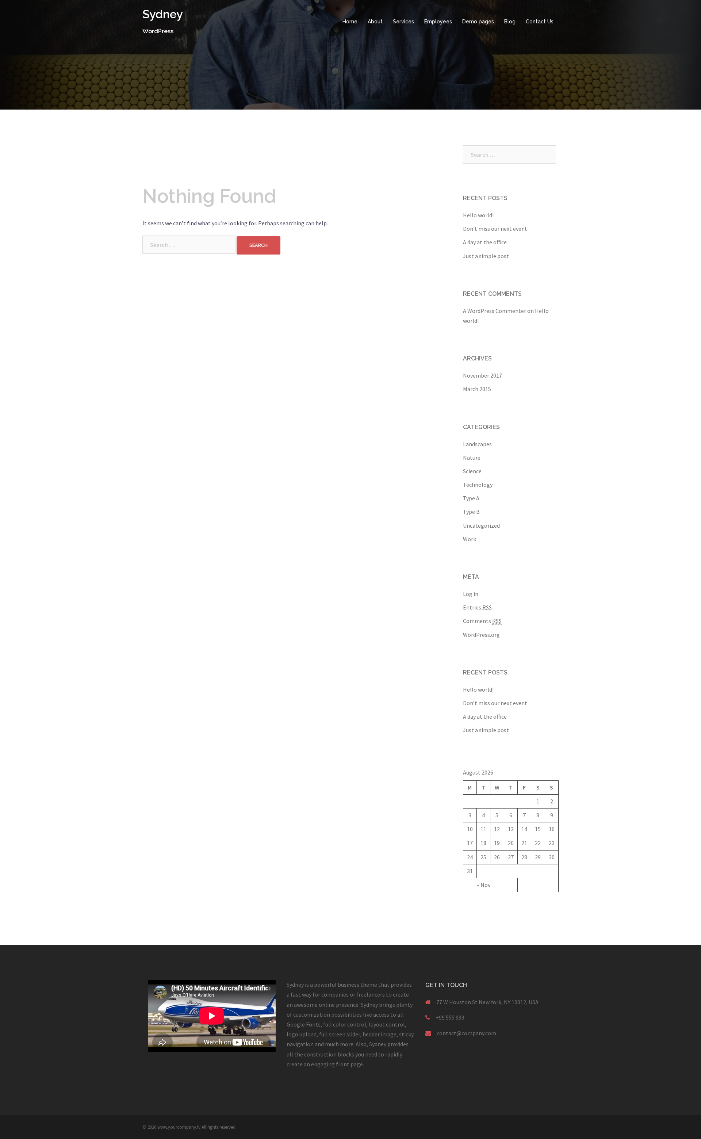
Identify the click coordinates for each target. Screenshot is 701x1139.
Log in (470, 593)
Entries (477, 607)
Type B (471, 511)
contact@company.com (466, 1033)
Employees (438, 21)
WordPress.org (481, 634)
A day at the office (485, 242)
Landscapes (477, 444)
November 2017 (482, 375)
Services (403, 21)
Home (349, 21)
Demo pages (478, 21)
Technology (478, 484)
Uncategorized (481, 525)
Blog (510, 21)
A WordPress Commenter (494, 310)
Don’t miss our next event (495, 228)
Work (469, 539)
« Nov (483, 884)
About (375, 21)
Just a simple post (486, 256)
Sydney (162, 14)
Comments (482, 620)
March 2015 (477, 389)
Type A (471, 498)
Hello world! (478, 215)
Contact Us (539, 21)
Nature (471, 457)
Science (472, 471)
